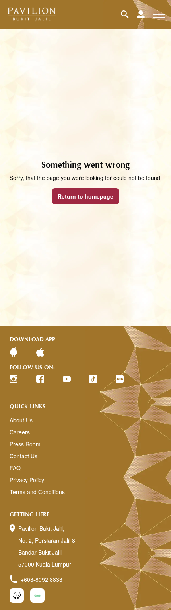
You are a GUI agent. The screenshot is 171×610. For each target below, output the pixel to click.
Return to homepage (85, 196)
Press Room (25, 444)
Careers (20, 432)
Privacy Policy (27, 480)
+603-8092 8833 (41, 579)
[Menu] (159, 14)
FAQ (15, 468)
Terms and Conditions (37, 492)
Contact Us (23, 456)
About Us (21, 420)
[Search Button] (129, 14)
